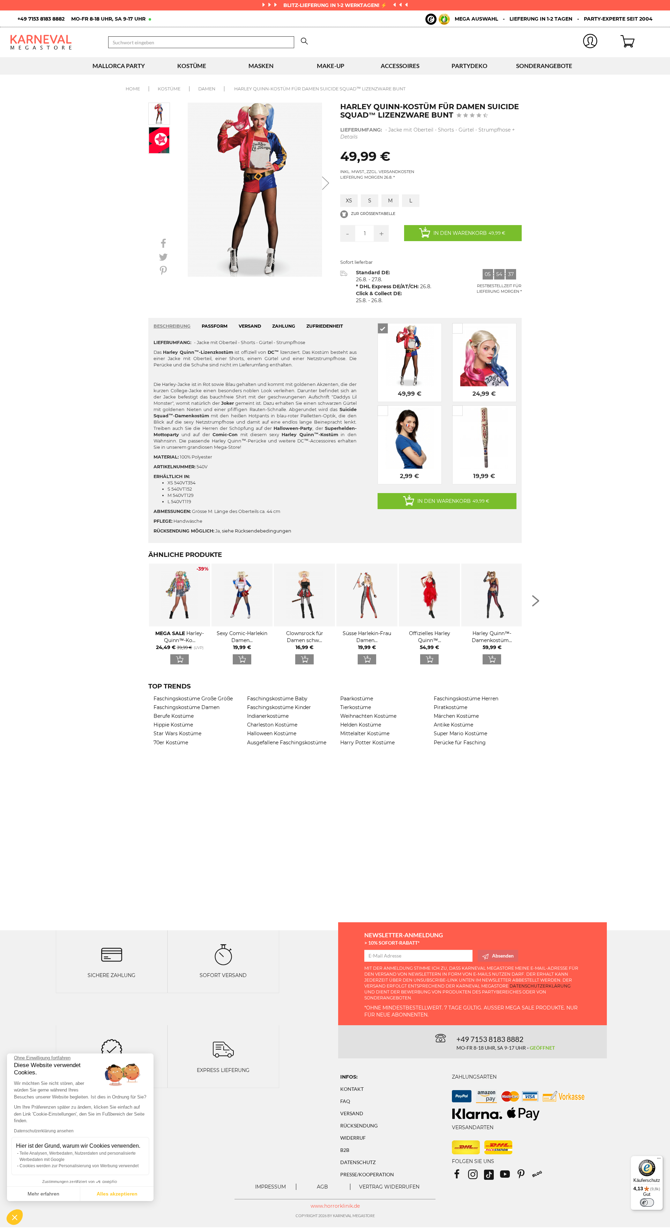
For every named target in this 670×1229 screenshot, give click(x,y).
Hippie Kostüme (173, 725)
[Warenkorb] (640, 42)
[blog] (539, 1176)
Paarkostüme (356, 698)
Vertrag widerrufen (389, 1187)
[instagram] (476, 1176)
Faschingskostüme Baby (277, 698)
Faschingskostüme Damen (186, 707)
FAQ (345, 1101)
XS (349, 201)
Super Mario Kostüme (460, 733)
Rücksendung (359, 1126)
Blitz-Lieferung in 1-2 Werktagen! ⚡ (335, 5)
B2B (344, 1150)
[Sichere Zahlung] (111, 954)
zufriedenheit (324, 326)
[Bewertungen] (111, 1049)
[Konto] (590, 42)
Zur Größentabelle (372, 213)
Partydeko (469, 65)
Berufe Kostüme (174, 716)
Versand (351, 1113)
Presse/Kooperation (367, 1174)
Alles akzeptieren (117, 1194)
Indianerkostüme (268, 716)
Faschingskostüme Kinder (279, 707)
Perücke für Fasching (460, 742)
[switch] (647, 1202)
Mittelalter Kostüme (364, 733)
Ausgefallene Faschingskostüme (286, 742)
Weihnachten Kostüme (368, 716)
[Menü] (659, 1160)
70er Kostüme (171, 742)
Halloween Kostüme (271, 733)
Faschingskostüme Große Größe (193, 698)
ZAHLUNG (283, 326)
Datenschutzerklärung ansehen (44, 1131)
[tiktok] (492, 1176)
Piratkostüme (450, 707)
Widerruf (353, 1138)
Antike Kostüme (453, 725)
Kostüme (191, 65)
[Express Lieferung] (223, 1049)
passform (215, 326)
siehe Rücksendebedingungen (256, 531)
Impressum (270, 1187)
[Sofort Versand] (223, 954)
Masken (261, 65)
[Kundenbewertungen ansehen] (472, 115)
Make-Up (330, 65)
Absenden (503, 956)
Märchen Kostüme (456, 716)
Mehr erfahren (43, 1194)
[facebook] (460, 1176)
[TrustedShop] (437, 19)
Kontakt (352, 1089)
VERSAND (250, 326)
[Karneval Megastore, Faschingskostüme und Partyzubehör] (54, 42)
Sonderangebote (544, 65)
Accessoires (400, 65)
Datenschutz (358, 1162)
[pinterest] (524, 1176)
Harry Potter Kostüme (367, 742)
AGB (322, 1187)
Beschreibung (172, 326)
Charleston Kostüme (272, 725)
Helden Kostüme (360, 725)
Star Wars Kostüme (177, 733)
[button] (14, 1217)
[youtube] (508, 1176)
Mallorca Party (118, 65)
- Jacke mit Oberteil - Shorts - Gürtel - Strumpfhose (427, 133)
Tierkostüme (355, 707)
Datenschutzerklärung (540, 986)
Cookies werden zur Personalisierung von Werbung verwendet (79, 1165)
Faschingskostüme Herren (466, 698)
